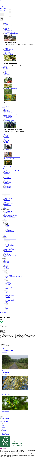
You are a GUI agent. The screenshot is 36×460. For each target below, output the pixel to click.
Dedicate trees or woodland (8, 182)
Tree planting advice (7, 108)
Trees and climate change (8, 25)
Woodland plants (6, 27)
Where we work (6, 136)
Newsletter (3, 429)
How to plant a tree (7, 111)
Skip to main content (3, 0)
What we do (6, 134)
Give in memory (6, 183)
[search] (10, 9)
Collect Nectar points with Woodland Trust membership (12, 170)
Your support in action (7, 178)
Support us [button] (3, 168)
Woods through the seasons (10, 231)
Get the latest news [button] (7, 66)
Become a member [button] (3, 8)
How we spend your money (8, 187)
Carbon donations (6, 184)
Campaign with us (7, 48)
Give (6, 292)
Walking (5, 73)
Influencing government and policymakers (10, 51)
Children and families (7, 74)
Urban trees (6, 214)
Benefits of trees (6, 199)
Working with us (6, 138)
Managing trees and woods (8, 116)
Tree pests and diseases (7, 24)
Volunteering (6, 141)
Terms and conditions (5, 434)
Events (5, 72)
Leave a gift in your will (7, 181)
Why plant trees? (6, 253)
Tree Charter (6, 175)
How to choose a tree (7, 109)
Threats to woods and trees (8, 47)
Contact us (3, 427)
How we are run (6, 137)
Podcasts (5, 76)
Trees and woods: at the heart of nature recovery (11, 33)
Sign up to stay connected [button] (4, 421)
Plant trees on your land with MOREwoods (10, 114)
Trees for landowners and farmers (9, 248)
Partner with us (6, 177)
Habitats (5, 29)
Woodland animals (7, 200)
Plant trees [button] (3, 107)
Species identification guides (8, 30)
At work (5, 190)
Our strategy (6, 135)
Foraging (7, 226)
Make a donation (6, 179)
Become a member (7, 169)
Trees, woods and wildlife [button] (6, 21)
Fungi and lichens (6, 28)
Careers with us (6, 140)
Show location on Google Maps (5, 333)
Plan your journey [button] (6, 106)
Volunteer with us (6, 173)
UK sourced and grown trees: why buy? (10, 120)
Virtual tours (8, 232)
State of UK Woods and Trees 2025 (9, 32)
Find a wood (6, 68)
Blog (3, 6)
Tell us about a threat (7, 50)
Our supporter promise (7, 139)
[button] (6, 194)
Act (4, 171)
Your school (6, 174)
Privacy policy (4, 433)
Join (6, 274)
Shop (3, 5)
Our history (6, 263)
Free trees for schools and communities (10, 239)
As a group (5, 189)
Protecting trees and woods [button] (6, 46)
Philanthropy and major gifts (8, 185)
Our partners (6, 142)
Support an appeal (6, 180)
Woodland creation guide (8, 117)
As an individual (8, 305)
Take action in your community (8, 49)
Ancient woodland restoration (8, 52)
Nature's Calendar (6, 70)
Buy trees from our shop (7, 247)
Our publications (6, 268)
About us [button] (3, 133)
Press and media (4, 428)
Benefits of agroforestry (7, 115)
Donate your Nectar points (8, 186)
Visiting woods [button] (4, 67)
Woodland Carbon (7, 252)
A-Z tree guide (6, 22)
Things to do (6, 69)
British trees (6, 23)
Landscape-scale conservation (8, 54)
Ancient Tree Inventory (7, 71)
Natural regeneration (7, 119)
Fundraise (5, 188)
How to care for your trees (8, 112)
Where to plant (6, 110)
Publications (4, 430)
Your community (8, 283)
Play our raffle (8, 297)
